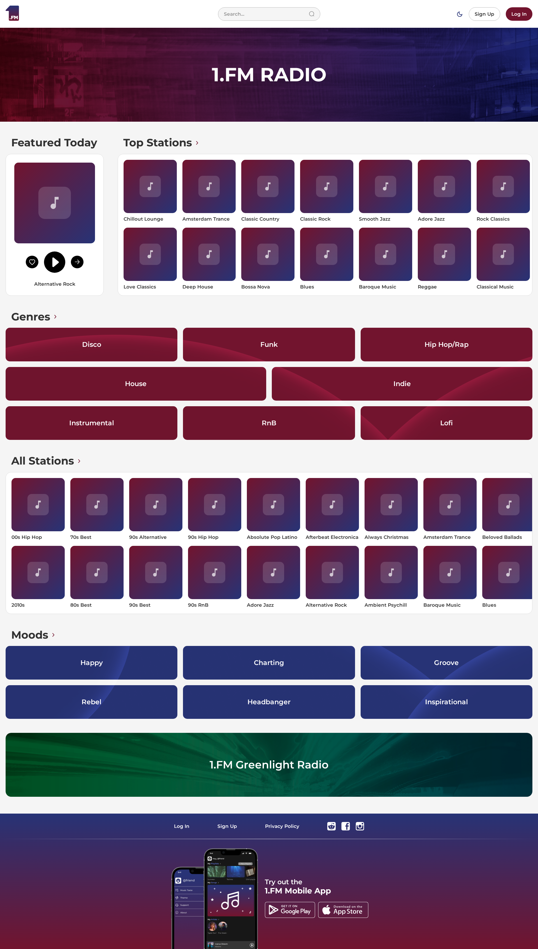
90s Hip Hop (203, 537)
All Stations (42, 460)
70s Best (80, 537)
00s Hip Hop (26, 537)
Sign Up (484, 14)
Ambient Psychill (386, 605)
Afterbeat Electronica (332, 537)
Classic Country (260, 219)
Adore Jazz (431, 219)
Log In (519, 14)
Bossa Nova (255, 287)
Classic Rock (315, 219)
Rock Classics (493, 219)
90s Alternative (148, 537)
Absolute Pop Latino (272, 537)
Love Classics (140, 287)
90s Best (139, 605)
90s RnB (198, 605)
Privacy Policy (282, 826)
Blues (307, 287)
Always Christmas (387, 537)
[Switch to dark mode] (459, 14)
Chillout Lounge (143, 219)
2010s (18, 605)
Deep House (197, 287)
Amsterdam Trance (206, 219)
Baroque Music (377, 287)
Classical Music (495, 287)
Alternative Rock (326, 605)
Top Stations (157, 142)
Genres (30, 316)
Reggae (427, 287)
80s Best (81, 605)
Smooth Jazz (374, 219)
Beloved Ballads (502, 537)
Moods (29, 634)
